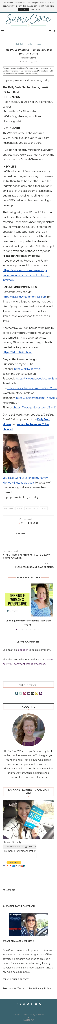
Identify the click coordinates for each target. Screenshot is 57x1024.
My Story (30, 44)
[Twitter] (20, 693)
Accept (23, 9)
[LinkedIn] (28, 693)
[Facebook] (16, 693)
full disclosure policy (18, 971)
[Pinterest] (24, 693)
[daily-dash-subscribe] (28, 924)
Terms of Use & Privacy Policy (34, 988)
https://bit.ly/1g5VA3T (27, 368)
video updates (32, 508)
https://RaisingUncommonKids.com (25, 296)
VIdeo (39, 44)
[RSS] (40, 693)
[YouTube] (32, 693)
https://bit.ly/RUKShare (17, 352)
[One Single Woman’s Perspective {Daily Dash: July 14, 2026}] (28, 600)
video (19, 508)
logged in (22, 649)
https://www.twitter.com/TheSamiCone (32, 388)
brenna (33, 58)
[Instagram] (36, 693)
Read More (35, 9)
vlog (44, 508)
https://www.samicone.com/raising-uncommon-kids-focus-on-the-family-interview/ (26, 275)
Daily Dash (19, 44)
